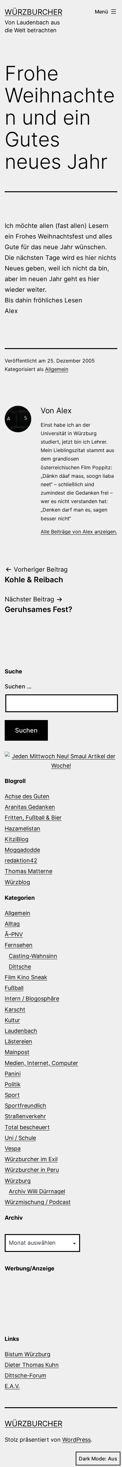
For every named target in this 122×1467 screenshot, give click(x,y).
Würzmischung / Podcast (38, 1202)
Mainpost (17, 1052)
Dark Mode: (92, 1458)
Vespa (13, 1148)
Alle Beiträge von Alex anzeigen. (79, 531)
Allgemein (56, 369)
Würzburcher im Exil (31, 1159)
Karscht (15, 1009)
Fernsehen (19, 945)
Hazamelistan (22, 828)
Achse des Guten (27, 796)
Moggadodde (22, 850)
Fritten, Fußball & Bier (33, 817)
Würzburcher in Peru (32, 1169)
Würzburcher (33, 12)
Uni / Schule (20, 1138)
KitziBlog (16, 839)
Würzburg (18, 1180)
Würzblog (17, 882)
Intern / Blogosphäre (32, 998)
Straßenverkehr (25, 1116)
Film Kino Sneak (26, 977)
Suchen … (18, 686)
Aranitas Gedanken (30, 807)
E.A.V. (12, 1386)
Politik (13, 1084)
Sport (12, 1095)
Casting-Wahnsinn (33, 956)
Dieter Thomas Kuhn (32, 1364)
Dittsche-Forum (25, 1375)
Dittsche (20, 966)
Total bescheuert (27, 1127)
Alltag (12, 923)
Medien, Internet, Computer (41, 1063)
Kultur (12, 1020)
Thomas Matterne (28, 871)
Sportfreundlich (25, 1105)
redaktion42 (21, 860)
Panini (13, 1073)
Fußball (14, 988)
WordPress (76, 1439)
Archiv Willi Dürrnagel (37, 1191)
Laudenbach (21, 1030)
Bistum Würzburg (27, 1354)
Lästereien (18, 1041)
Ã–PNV (14, 934)
